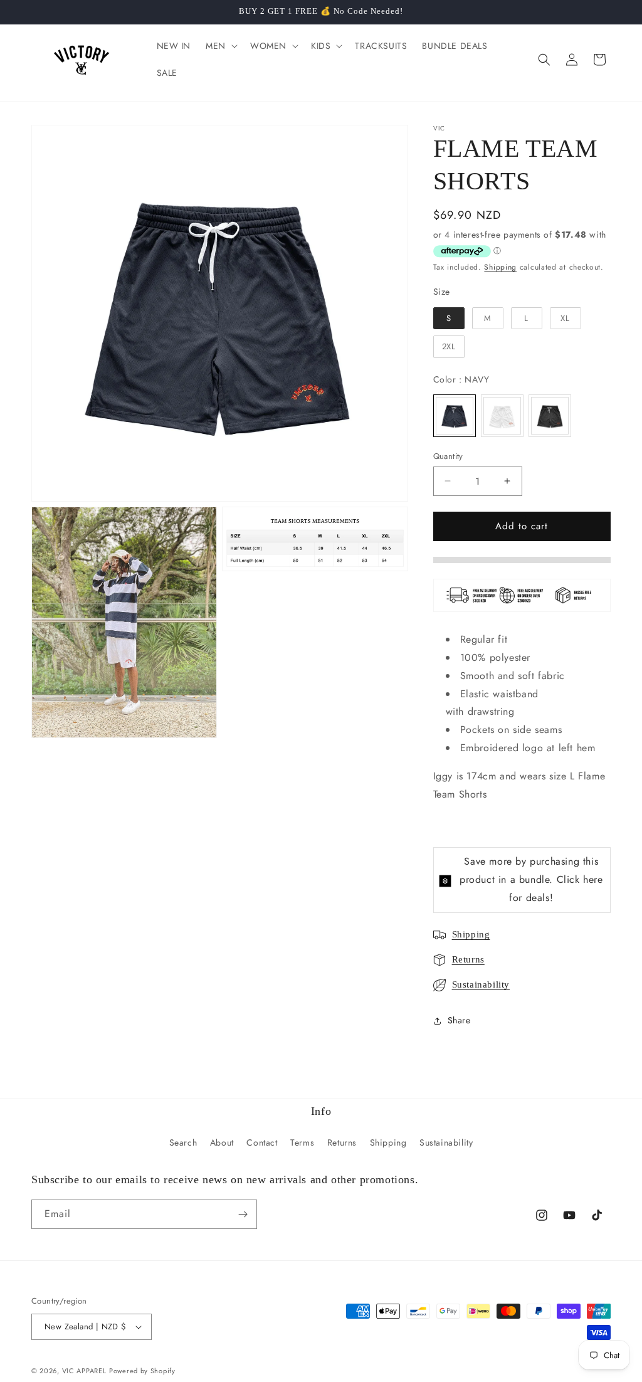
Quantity (448, 456)
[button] (220, 46)
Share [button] (459, 1020)
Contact (261, 1142)
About (222, 1142)
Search (183, 1142)
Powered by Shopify (142, 1371)
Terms (302, 1142)
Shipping (500, 267)
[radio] (449, 318)
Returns (468, 959)
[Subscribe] (242, 1214)
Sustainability (481, 984)
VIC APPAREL (84, 1371)
